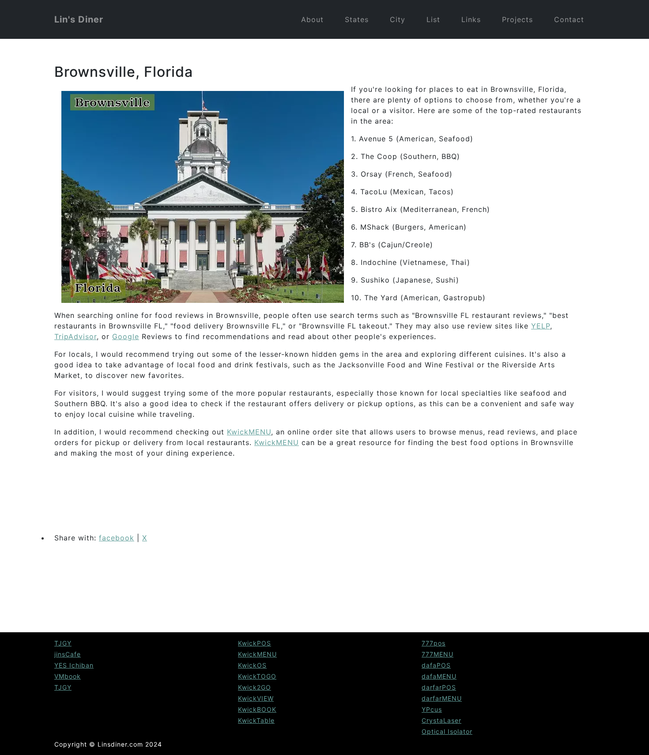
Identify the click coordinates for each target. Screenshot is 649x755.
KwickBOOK (257, 709)
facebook (116, 537)
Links (471, 19)
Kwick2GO (254, 687)
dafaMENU (439, 676)
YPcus (432, 709)
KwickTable (256, 720)
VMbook (67, 676)
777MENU (437, 654)
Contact (569, 19)
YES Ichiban (74, 665)
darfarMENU (442, 698)
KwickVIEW (256, 698)
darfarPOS (439, 687)
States (357, 19)
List (433, 19)
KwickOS (252, 665)
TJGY (63, 643)
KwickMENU (249, 431)
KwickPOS (254, 643)
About (312, 19)
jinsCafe (67, 654)
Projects (517, 19)
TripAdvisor (75, 336)
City (397, 19)
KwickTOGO (257, 676)
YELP (540, 325)
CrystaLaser (441, 720)
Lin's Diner (78, 19)
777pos (433, 643)
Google (125, 336)
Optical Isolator (447, 731)
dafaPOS (436, 665)
